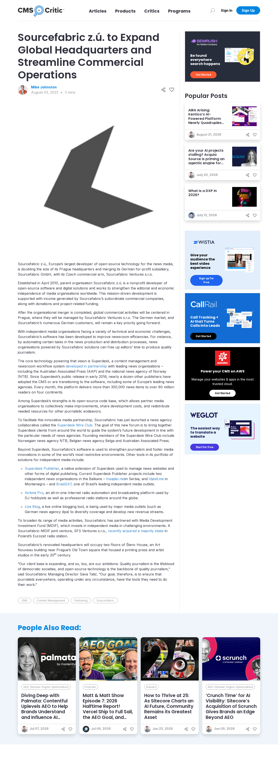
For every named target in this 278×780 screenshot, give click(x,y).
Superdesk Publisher (42, 468)
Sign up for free (206, 280)
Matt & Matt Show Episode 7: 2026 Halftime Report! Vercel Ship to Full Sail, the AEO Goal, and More (108, 709)
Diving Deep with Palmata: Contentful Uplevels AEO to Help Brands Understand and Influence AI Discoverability (44, 709)
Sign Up (248, 10)
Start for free (204, 447)
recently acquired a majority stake (136, 531)
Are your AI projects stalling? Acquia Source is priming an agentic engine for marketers (206, 159)
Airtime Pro (34, 493)
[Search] (212, 10)
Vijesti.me (156, 479)
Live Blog (32, 506)
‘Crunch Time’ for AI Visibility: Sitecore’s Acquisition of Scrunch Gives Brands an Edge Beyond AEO (231, 706)
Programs (179, 11)
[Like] (171, 90)
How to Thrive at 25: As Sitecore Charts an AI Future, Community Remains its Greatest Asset (169, 706)
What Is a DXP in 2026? (202, 192)
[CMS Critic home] (41, 10)
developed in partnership (86, 366)
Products (125, 11)
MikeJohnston (44, 87)
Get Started (203, 74)
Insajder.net (115, 479)
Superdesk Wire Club (74, 425)
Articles (97, 11)
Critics (151, 11)
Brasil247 (63, 484)
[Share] (163, 90)
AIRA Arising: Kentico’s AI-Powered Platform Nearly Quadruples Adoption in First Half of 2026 (205, 120)
